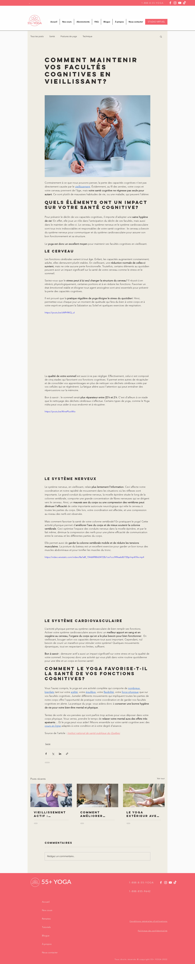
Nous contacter (50, 952)
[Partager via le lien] (67, 753)
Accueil (46, 901)
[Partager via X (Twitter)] (53, 753)
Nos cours (47, 910)
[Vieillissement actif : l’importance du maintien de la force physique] (51, 795)
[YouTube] (180, 3)
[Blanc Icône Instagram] (175, 3)
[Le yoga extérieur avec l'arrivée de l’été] (144, 795)
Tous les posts (37, 36)
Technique (87, 36)
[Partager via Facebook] (46, 753)
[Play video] (97, 340)
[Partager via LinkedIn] (60, 753)
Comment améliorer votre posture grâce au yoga (96, 814)
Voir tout (161, 778)
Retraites (46, 918)
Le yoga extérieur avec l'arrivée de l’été (142, 814)
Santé (52, 36)
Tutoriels (46, 927)
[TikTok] (184, 3)
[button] (161, 36)
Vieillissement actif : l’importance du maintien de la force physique (50, 814)
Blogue (45, 935)
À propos (47, 944)
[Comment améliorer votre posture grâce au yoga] (97, 795)
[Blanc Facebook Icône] (170, 3)
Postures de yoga (69, 36)
